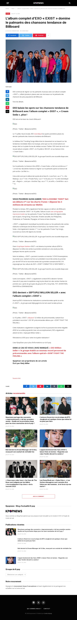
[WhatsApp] (7, 103)
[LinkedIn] (7, 99)
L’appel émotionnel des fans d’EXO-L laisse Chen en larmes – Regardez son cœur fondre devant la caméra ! (54, 452)
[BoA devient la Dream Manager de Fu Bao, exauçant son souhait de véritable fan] (21, 438)
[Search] (69, 3)
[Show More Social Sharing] (48, 35)
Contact (47, 608)
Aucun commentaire (13, 31)
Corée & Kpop (48, 613)
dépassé (31, 318)
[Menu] (8, 3)
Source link (16, 378)
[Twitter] (7, 95)
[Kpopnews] (38, 3)
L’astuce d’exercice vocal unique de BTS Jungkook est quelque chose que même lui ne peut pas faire (55, 419)
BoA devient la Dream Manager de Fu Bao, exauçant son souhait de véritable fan (21, 451)
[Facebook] (7, 91)
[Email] (7, 111)
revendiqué (38, 134)
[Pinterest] (7, 107)
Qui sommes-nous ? (34, 608)
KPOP (7, 13)
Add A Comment (38, 496)
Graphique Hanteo (23, 246)
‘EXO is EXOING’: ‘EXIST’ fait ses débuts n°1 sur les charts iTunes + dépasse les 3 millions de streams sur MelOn (40, 202)
